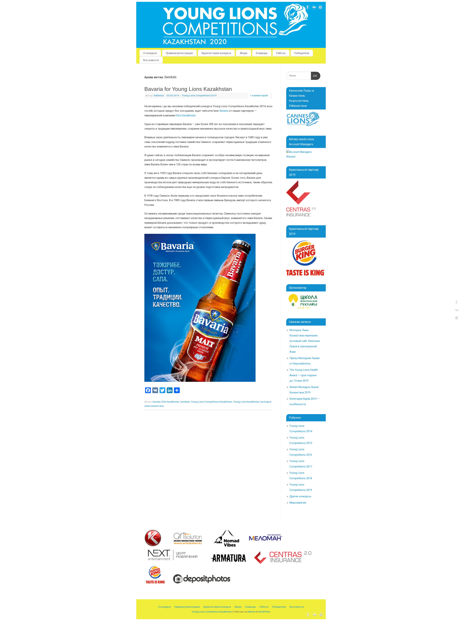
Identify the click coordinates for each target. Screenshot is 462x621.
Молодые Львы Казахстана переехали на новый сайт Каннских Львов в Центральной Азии (304, 340)
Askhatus (159, 95)
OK (314, 75)
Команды (261, 53)
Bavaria (224, 110)
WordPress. (264, 611)
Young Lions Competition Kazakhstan (212, 611)
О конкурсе (150, 53)
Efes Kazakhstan (186, 115)
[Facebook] (307, 8)
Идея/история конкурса (216, 53)
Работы (281, 53)
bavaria (156, 401)
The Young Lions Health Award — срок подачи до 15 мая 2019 (303, 375)
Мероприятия (297, 502)
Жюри (243, 53)
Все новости (151, 60)
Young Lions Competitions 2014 (199, 95)
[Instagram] (320, 8)
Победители (301, 53)
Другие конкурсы (300, 496)
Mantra (251, 611)
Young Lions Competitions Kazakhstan (211, 401)
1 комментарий (259, 95)
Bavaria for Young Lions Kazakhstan (188, 89)
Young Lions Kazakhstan (246, 401)
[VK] (314, 8)
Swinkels (185, 401)
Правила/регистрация (179, 53)
